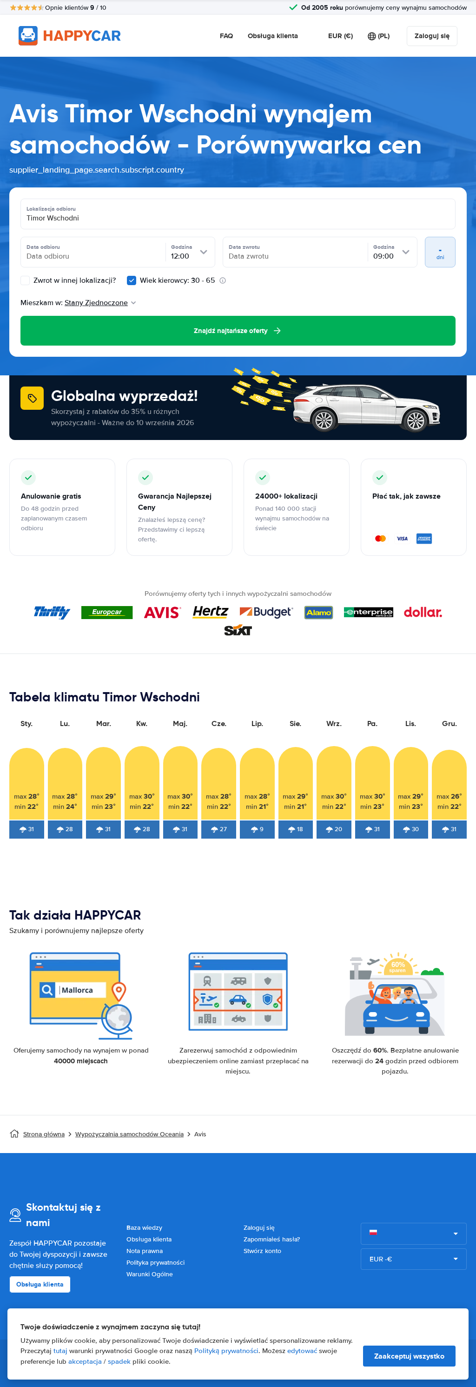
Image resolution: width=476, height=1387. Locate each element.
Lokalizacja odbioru (51, 209)
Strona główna (44, 1134)
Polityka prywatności (155, 1263)
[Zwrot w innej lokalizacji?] (25, 280)
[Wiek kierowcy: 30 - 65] (131, 280)
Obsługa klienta (273, 36)
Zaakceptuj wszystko (409, 1356)
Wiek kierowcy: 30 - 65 (177, 280)
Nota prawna (144, 1251)
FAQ (226, 36)
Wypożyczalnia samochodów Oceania (129, 1134)
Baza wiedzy (144, 1228)
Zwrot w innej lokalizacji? (73, 280)
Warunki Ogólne (149, 1274)
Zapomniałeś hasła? (272, 1239)
